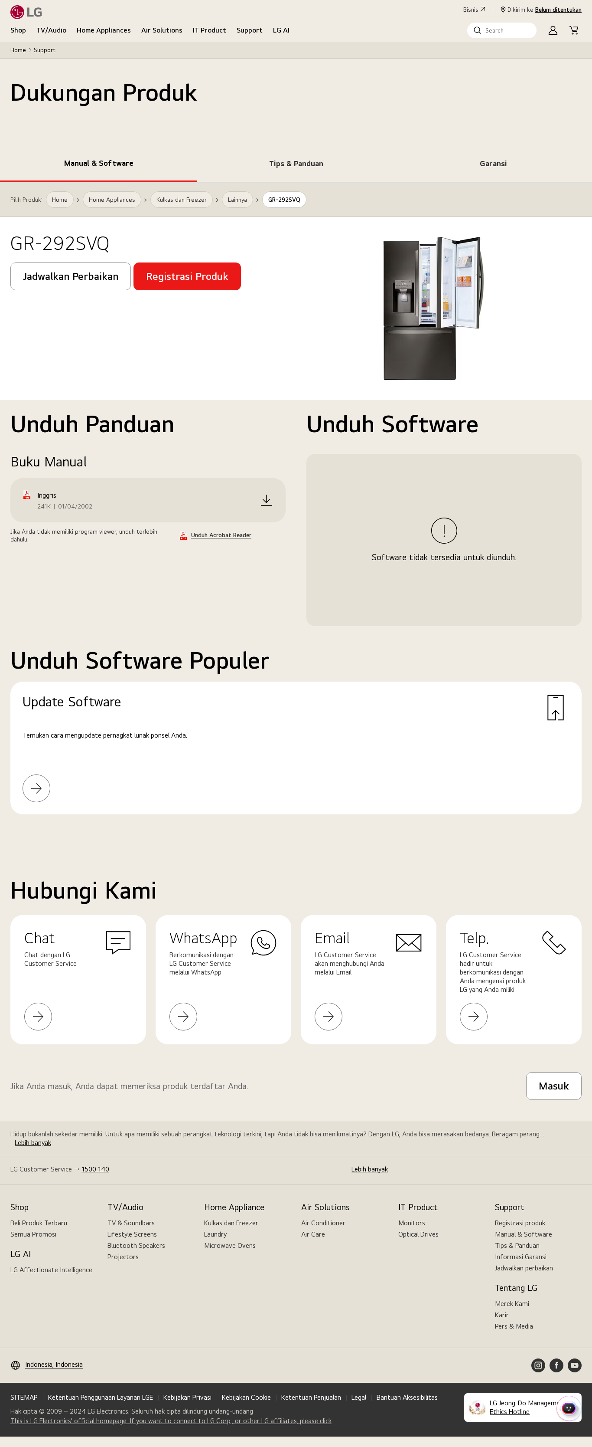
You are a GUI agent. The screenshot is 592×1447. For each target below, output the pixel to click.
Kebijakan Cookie (246, 1397)
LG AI (281, 30)
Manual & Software (523, 1234)
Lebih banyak (33, 1143)
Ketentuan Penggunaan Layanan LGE (100, 1397)
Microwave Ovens (230, 1245)
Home (18, 49)
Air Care (313, 1234)
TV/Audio (51, 30)
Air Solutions (161, 30)
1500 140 (95, 1169)
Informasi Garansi (520, 1257)
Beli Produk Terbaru (38, 1223)
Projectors (123, 1257)
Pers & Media (514, 1326)
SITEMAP (24, 1397)
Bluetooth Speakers (136, 1245)
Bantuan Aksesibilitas (407, 1397)
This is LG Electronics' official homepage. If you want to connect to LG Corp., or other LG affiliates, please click (171, 1421)
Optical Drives (418, 1234)
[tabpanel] (296, 509)
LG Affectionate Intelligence (51, 1270)
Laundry (215, 1234)
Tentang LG (516, 1288)
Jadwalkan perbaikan (524, 1268)
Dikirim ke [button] (544, 9)
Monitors (411, 1223)
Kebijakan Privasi (187, 1397)
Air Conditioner (323, 1223)
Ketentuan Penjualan (311, 1397)
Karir (502, 1315)
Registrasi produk (520, 1223)
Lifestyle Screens (132, 1234)
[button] (502, 30)
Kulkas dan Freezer (231, 1223)
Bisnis (470, 9)
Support (250, 30)
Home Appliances (104, 30)
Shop (18, 30)
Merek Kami (512, 1303)
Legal (358, 1397)
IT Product (209, 30)
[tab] (98, 165)
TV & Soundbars (131, 1223)
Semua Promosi (33, 1234)
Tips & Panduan (517, 1245)
